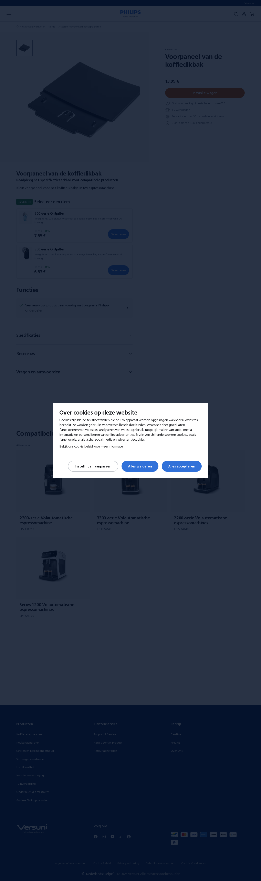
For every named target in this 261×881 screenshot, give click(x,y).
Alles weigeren (140, 466)
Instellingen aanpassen (93, 466)
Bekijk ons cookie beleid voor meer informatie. (91, 446)
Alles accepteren (181, 466)
